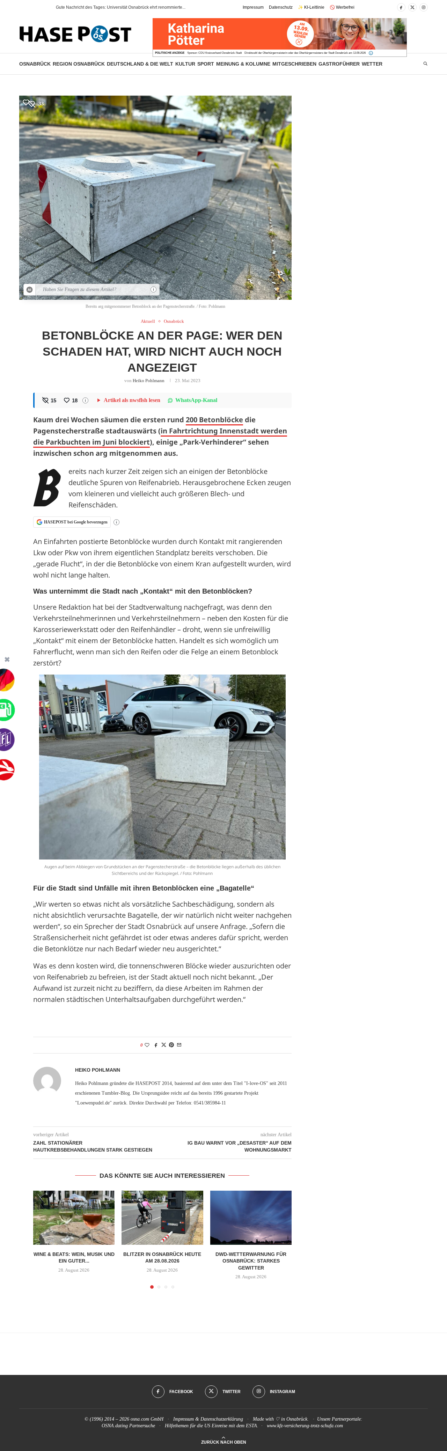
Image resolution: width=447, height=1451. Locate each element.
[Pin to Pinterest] (171, 1045)
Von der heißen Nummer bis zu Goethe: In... (97, 7)
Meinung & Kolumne (243, 64)
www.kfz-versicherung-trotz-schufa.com (305, 1425)
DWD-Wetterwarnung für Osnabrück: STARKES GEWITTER (250, 1260)
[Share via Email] (179, 1045)
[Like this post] (147, 1045)
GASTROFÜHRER (339, 64)
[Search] (425, 64)
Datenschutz (281, 7)
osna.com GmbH (147, 1419)
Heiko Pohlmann (148, 380)
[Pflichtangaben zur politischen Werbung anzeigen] (370, 53)
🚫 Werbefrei (342, 7)
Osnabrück (35, 64)
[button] (38, 7)
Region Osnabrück (79, 64)
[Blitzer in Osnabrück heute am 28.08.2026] (162, 1218)
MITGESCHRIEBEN (294, 64)
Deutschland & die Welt (140, 64)
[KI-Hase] (30, 289)
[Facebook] (401, 7)
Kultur (185, 64)
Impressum (253, 7)
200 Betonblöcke (214, 419)
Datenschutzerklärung (221, 1419)
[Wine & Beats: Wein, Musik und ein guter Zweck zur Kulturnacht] (74, 1218)
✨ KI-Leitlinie (311, 7)
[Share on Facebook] (156, 1045)
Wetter (372, 64)
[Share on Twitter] (163, 1045)
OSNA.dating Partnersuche (128, 1425)
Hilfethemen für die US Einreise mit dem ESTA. (211, 1425)
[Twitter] (412, 7)
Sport (205, 64)
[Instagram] (423, 7)
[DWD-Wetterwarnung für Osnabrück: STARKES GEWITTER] (251, 1218)
